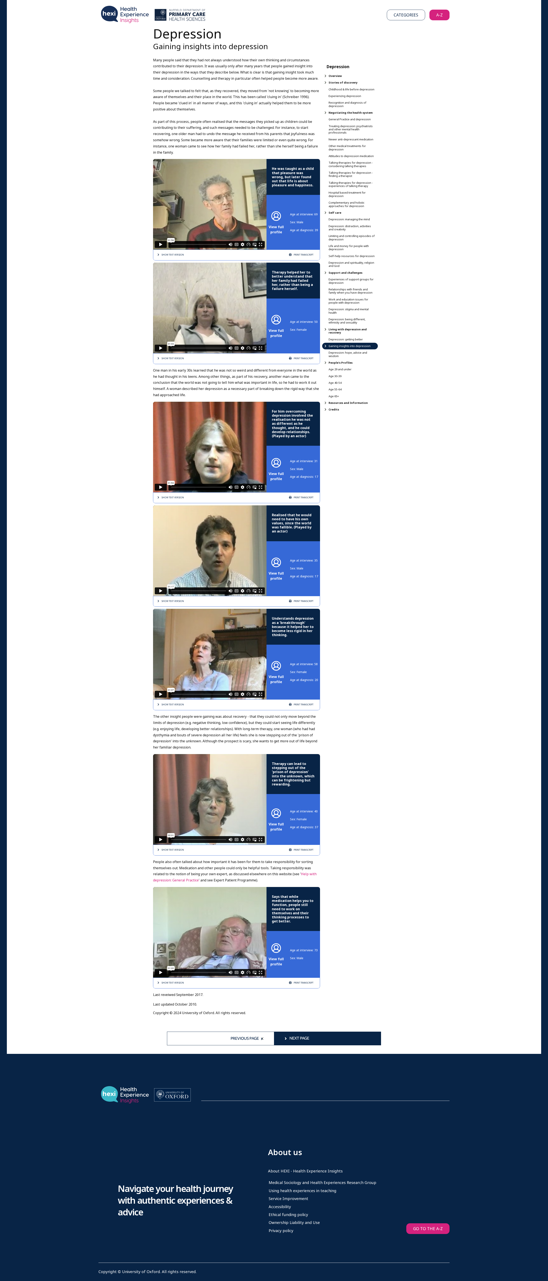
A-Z (439, 15)
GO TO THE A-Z (428, 1229)
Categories (406, 15)
